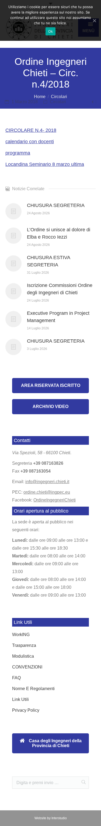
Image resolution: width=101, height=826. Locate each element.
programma (17, 153)
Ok (50, 31)
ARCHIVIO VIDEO (50, 406)
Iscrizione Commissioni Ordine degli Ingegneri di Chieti (59, 289)
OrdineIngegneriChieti (54, 500)
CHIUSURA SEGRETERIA (56, 205)
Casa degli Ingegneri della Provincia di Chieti (55, 743)
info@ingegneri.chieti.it (47, 481)
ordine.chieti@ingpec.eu (46, 492)
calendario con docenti (29, 141)
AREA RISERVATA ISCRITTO (50, 385)
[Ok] (94, 20)
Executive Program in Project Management (58, 316)
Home (40, 96)
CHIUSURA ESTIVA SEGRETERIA (48, 261)
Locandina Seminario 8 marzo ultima (44, 164)
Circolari (59, 96)
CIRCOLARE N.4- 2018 (30, 130)
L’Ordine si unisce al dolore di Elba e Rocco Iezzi (58, 233)
